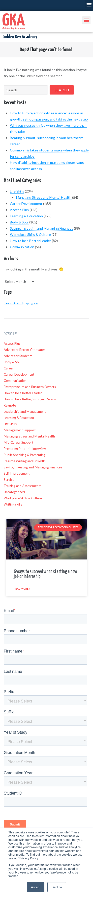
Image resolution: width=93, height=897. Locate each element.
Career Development (26, 203)
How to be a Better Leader (30, 241)
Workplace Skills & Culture (30, 234)
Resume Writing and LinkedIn (25, 461)
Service (9, 480)
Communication (22, 247)
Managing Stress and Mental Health (43, 197)
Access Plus (19, 210)
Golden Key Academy (19, 36)
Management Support (19, 430)
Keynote (10, 405)
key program (30, 303)
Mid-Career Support (18, 442)
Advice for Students (18, 356)
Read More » (22, 588)
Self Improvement (17, 473)
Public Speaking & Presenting (24, 455)
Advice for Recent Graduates (24, 350)
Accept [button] (35, 887)
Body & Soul (19, 222)
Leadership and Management (25, 411)
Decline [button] (57, 887)
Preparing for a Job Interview (25, 449)
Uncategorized (14, 492)
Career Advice (13, 303)
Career (9, 368)
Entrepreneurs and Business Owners (30, 387)
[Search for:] (26, 90)
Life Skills (17, 191)
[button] (89, 4)
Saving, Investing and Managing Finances (41, 228)
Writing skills (13, 504)
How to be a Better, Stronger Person (30, 399)
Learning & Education (26, 216)
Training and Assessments (22, 486)
